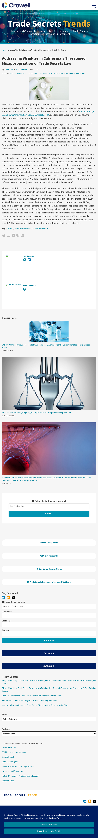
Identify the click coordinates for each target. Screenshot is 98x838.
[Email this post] (8, 235)
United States (81, 73)
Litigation (33, 73)
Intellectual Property (19, 73)
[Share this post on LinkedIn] (22, 235)
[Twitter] (13, 597)
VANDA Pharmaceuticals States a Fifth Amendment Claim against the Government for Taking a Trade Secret (46, 346)
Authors (27, 665)
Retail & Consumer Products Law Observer (20, 776)
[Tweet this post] (13, 235)
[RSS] (8, 597)
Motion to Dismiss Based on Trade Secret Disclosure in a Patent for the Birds (35, 705)
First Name (7, 611)
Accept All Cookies (49, 824)
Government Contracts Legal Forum (18, 766)
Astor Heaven (21, 69)
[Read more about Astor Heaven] (24, 289)
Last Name (6, 621)
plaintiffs (10, 228)
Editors (27, 652)
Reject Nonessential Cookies (49, 831)
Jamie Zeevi (9, 69)
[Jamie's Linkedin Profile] (29, 259)
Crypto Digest (8, 757)
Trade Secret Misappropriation (50, 73)
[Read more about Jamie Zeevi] (24, 259)
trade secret (43, 228)
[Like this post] (17, 235)
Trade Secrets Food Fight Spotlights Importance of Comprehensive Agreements (37, 412)
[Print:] (3, 235)
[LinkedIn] (3, 597)
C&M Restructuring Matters (14, 752)
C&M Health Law (9, 747)
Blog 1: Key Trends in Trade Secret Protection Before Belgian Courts (31, 695)
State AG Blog (8, 780)
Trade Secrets (49, 23)
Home (4, 50)
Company (6, 630)
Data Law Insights (10, 761)
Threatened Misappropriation (26, 228)
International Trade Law (12, 771)
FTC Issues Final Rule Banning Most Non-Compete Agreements (29, 700)
